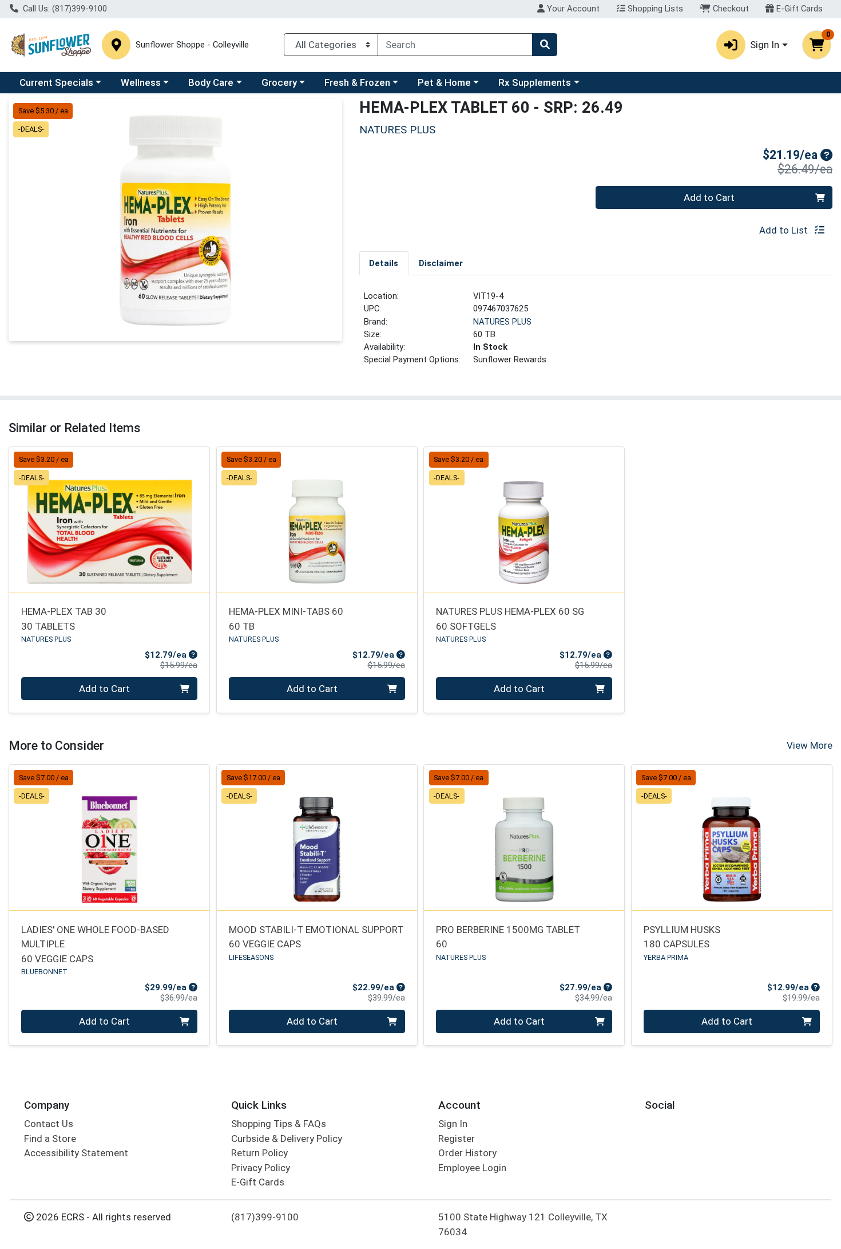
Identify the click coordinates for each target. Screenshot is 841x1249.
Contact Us (48, 1123)
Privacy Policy (260, 1167)
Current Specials (56, 82)
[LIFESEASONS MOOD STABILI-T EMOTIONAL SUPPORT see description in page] (317, 837)
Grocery (279, 82)
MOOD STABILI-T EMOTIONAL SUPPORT (316, 937)
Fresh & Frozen (357, 82)
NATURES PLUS (502, 322)
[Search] (544, 44)
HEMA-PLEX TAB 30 (63, 618)
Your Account (572, 8)
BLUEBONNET (44, 971)
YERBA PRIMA (666, 957)
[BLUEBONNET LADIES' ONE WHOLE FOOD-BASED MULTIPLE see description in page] (109, 837)
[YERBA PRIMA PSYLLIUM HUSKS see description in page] (732, 837)
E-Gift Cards (798, 8)
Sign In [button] (764, 44)
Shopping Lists (654, 8)
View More (809, 745)
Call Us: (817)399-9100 (64, 8)
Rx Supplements (534, 82)
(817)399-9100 (265, 1217)
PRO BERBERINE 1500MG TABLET (508, 937)
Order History (467, 1153)
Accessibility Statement (76, 1153)
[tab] (384, 262)
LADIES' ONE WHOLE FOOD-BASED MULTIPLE (95, 944)
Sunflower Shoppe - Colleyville (192, 45)
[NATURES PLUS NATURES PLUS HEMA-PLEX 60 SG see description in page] (524, 519)
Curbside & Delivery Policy (286, 1138)
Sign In (452, 1123)
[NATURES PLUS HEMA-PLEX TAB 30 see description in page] (109, 519)
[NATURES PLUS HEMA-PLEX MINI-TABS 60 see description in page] (317, 519)
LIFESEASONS (251, 957)
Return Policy (259, 1153)
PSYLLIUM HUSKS (682, 937)
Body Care (210, 82)
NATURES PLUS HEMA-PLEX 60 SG (510, 618)
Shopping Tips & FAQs (278, 1123)
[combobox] (455, 44)
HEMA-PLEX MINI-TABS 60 (286, 618)
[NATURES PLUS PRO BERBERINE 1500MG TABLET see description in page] (524, 837)
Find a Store (50, 1138)
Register (456, 1138)
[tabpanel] (596, 332)
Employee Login (472, 1167)
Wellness (141, 82)
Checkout (730, 8)
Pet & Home (444, 82)
